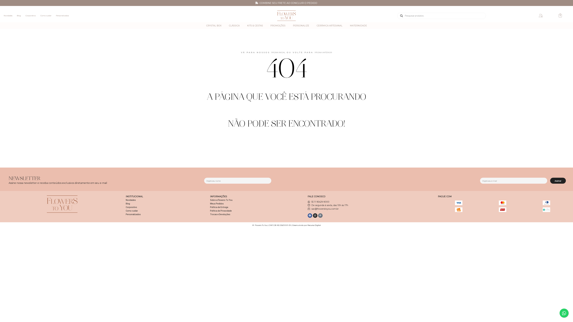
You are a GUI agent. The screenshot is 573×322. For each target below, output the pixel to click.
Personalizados (62, 15)
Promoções (277, 25)
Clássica (234, 25)
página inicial (278, 52)
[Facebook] (310, 215)
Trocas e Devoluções (220, 214)
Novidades (8, 15)
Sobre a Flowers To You (221, 200)
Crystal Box (213, 25)
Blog (19, 15)
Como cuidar (45, 15)
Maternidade (358, 25)
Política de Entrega (219, 207)
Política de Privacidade (221, 211)
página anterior (323, 52)
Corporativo (30, 15)
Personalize (301, 25)
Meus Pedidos (217, 203)
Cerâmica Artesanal (329, 25)
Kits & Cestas (255, 25)
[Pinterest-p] (320, 215)
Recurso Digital (314, 225)
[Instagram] (315, 215)
